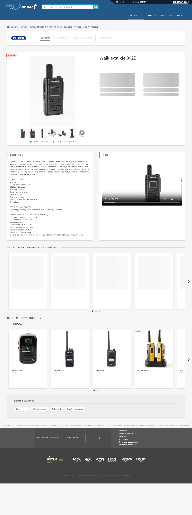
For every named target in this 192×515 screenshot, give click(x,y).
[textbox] (67, 6)
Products (135, 15)
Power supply (21, 409)
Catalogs (151, 15)
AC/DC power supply (39, 409)
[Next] (91, 91)
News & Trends (177, 15)
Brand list (123, 431)
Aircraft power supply (74, 409)
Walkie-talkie (57, 409)
